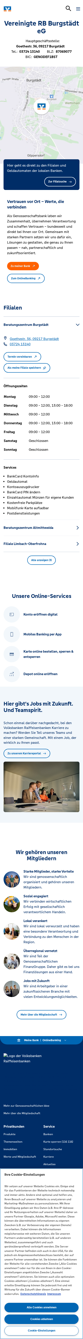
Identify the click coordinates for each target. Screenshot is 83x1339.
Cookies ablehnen (41, 1319)
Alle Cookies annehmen (41, 1307)
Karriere (48, 1157)
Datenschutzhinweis (33, 1294)
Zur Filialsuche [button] (57, 181)
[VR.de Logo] (23, 8)
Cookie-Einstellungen (41, 1330)
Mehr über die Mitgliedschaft (39, 1014)
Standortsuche (52, 1149)
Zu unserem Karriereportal (24, 753)
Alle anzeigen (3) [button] (41, 560)
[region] (41, 1253)
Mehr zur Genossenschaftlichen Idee (26, 1106)
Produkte (9, 1134)
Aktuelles (49, 1164)
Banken (48, 1134)
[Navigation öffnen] (78, 9)
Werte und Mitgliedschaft (20, 1157)
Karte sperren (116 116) (58, 1142)
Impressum (54, 1294)
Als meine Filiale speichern (24, 368)
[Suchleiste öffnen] (68, 8)
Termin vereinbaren (20, 357)
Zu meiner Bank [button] (20, 266)
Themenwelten (13, 1142)
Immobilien (10, 1149)
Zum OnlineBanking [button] (23, 278)
